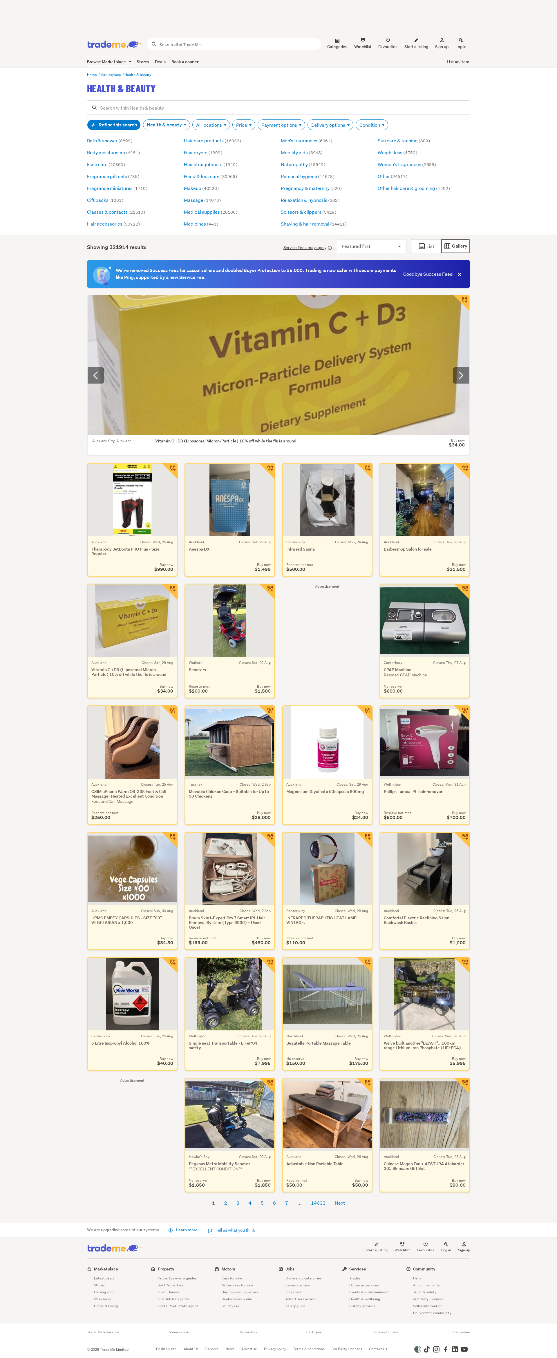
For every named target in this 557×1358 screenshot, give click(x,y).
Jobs (289, 1269)
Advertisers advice (300, 1299)
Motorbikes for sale (237, 1285)
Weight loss (397, 152)
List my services (362, 1305)
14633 (318, 1203)
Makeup (201, 188)
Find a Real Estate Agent (178, 1305)
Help (417, 1278)
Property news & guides (177, 1278)
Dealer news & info (237, 1299)
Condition (370, 125)
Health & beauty (137, 74)
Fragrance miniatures (117, 188)
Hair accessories (113, 224)
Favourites (425, 1250)
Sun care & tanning (404, 140)
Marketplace (111, 74)
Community (424, 1269)
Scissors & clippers (308, 212)
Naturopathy (303, 164)
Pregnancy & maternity (311, 188)
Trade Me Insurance (103, 1332)
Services (357, 1269)
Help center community (432, 1312)
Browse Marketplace (107, 61)
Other (392, 176)
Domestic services (364, 1285)
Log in (460, 46)
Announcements (426, 1285)
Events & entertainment (369, 1292)
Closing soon (104, 1292)
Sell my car (230, 1305)
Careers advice (297, 1285)
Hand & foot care (210, 176)
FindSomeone (459, 1332)
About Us (191, 1348)
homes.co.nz (179, 1332)
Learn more (186, 1229)
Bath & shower (109, 140)
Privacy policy (275, 1348)
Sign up (442, 46)
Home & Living (106, 1305)
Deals (160, 61)
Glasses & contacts (116, 212)
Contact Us (378, 1348)
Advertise (249, 1348)
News (229, 1348)
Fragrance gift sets (113, 176)
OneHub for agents (173, 1299)
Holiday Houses (385, 1332)
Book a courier (184, 61)
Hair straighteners (210, 164)
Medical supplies (210, 212)
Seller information (427, 1305)
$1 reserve (102, 1299)
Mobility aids (302, 152)
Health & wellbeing (364, 1299)
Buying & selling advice (240, 1292)
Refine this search (117, 125)
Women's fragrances (407, 164)
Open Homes (168, 1292)
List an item (458, 61)
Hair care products (212, 140)
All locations (209, 125)
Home (92, 74)
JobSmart (293, 1292)
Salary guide (295, 1305)
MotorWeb (248, 1332)
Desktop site (166, 1348)
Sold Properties (170, 1285)
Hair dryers (203, 152)
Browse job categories (303, 1278)
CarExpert (314, 1332)
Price (242, 125)
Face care (106, 164)
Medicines (201, 224)
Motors (228, 1269)
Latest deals (104, 1278)
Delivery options (328, 125)
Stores (143, 61)
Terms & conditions (309, 1348)
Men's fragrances (306, 140)
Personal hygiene (307, 176)
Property (166, 1269)
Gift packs (105, 200)
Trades (355, 1278)
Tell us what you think (235, 1230)
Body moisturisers (113, 152)
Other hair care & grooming (414, 188)
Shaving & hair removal (314, 224)
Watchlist (402, 1250)
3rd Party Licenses (428, 1299)
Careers (211, 1348)
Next (340, 1203)
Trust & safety (424, 1292)
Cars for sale (232, 1278)
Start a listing (377, 1250)
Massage (202, 200)
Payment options (279, 125)
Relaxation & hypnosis (310, 200)
